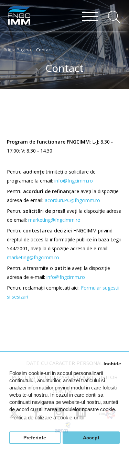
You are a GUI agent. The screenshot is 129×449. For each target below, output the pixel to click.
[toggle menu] (89, 17)
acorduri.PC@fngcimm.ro (72, 200)
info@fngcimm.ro (73, 180)
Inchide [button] (112, 363)
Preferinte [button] (34, 437)
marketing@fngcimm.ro (54, 220)
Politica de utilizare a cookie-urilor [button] (47, 417)
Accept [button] (91, 437)
